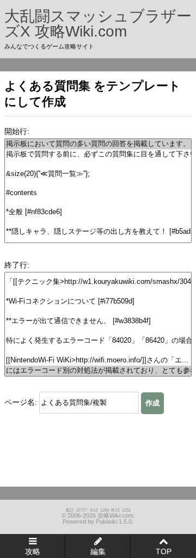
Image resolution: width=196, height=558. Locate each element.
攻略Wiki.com (115, 515)
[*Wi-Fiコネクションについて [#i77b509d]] (98, 301)
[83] (98, 272)
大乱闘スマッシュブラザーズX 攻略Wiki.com (98, 24)
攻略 (32, 551)
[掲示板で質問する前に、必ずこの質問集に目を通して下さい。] (98, 154)
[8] (98, 222)
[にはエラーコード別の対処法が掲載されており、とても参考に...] (98, 371)
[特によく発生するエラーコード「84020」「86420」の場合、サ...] (98, 341)
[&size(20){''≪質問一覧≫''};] (98, 174)
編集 (98, 551)
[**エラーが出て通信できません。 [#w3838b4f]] (98, 321)
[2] (98, 164)
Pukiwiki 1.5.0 (114, 521)
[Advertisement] (63, 446)
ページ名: (20, 402)
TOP (163, 551)
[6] (98, 202)
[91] (98, 350)
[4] (98, 184)
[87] (98, 311)
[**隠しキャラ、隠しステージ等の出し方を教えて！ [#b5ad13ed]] (98, 232)
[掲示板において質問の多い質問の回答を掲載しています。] (98, 144)
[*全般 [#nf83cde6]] (98, 212)
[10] (98, 241)
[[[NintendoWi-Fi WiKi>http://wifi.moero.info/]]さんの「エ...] (98, 360)
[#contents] (98, 193)
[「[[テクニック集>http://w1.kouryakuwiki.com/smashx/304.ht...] (98, 282)
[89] (98, 331)
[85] (98, 291)
